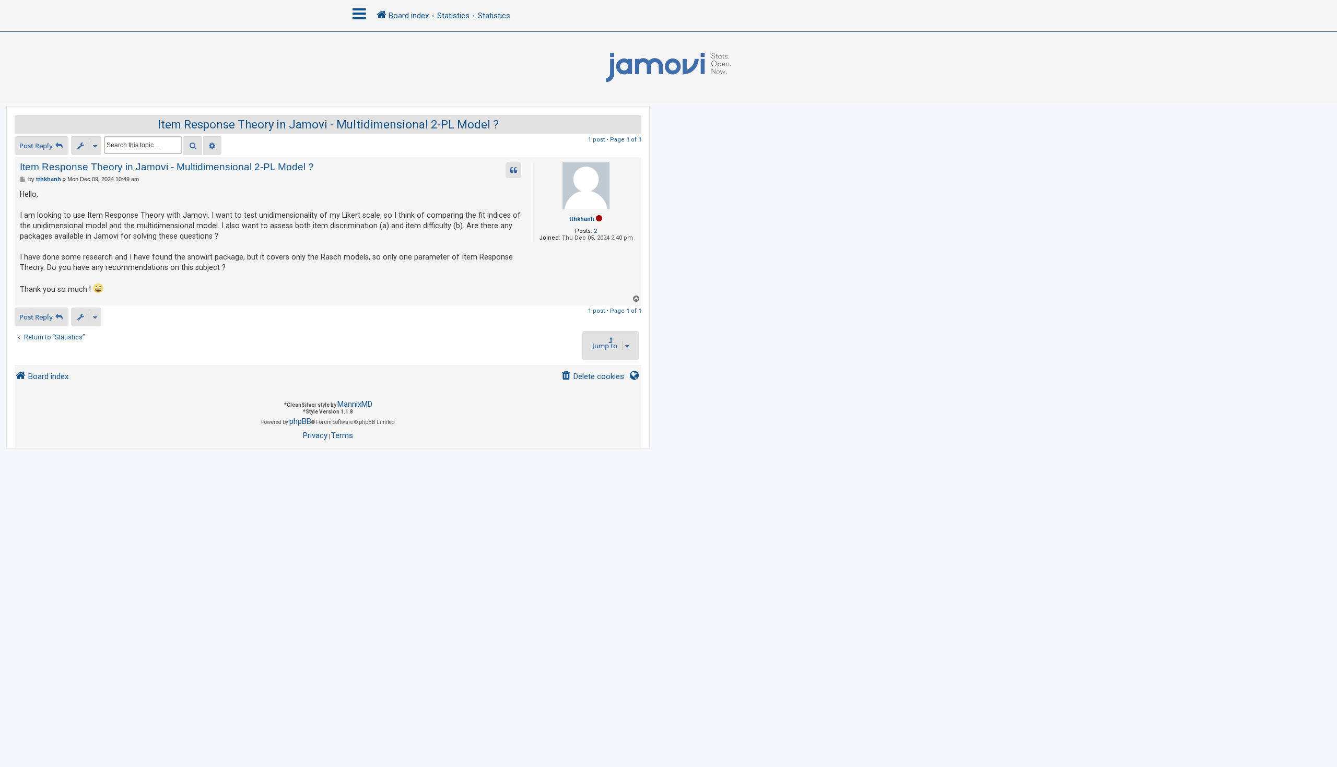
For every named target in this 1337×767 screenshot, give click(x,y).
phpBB (300, 421)
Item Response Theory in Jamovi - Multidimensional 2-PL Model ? (328, 124)
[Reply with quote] (513, 170)
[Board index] (668, 67)
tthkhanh (581, 219)
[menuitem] (592, 377)
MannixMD (354, 404)
